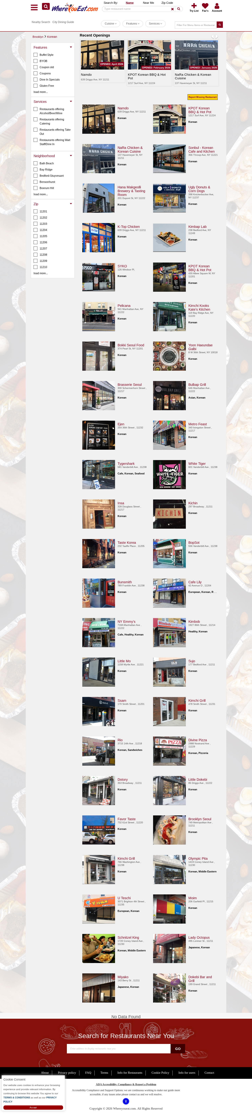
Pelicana (124, 306)
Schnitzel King (128, 937)
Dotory (123, 779)
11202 (43, 217)
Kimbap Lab (197, 227)
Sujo (191, 661)
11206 (43, 242)
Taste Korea (127, 542)
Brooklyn (38, 36)
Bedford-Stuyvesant (52, 175)
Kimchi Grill (197, 700)
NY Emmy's (126, 621)
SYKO (122, 266)
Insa (121, 503)
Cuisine (110, 23)
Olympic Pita (198, 858)
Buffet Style (46, 54)
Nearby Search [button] (41, 22)
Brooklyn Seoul (199, 819)
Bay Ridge (46, 169)
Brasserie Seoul (130, 385)
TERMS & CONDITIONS (16, 1097)
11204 (43, 230)
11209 (43, 260)
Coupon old (47, 67)
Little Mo (124, 661)
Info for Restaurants (129, 1072)
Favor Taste (127, 819)
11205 (43, 236)
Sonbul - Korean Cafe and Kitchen (201, 149)
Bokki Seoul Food (131, 345)
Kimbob (194, 621)
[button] (46, 6)
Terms (104, 1072)
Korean (52, 36)
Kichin (192, 503)
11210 (43, 267)
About (45, 1072)
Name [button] (130, 2)
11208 (43, 254)
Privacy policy (67, 1072)
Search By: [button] (111, 2)
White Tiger (197, 463)
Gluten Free (47, 85)
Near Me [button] (148, 2)
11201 (43, 211)
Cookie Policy (160, 1072)
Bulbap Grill (197, 385)
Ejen (121, 424)
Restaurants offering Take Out (55, 131)
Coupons (45, 73)
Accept (33, 1107)
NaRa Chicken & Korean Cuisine (130, 149)
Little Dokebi (197, 779)
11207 (43, 248)
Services (154, 23)
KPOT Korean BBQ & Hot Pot (199, 110)
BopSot (194, 542)
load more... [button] (41, 91)
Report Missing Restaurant (203, 97)
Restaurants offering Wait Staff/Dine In (55, 142)
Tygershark (126, 463)
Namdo (123, 108)
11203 (43, 223)
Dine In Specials (50, 79)
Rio (120, 740)
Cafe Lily (195, 582)
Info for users (186, 1072)
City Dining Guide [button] (63, 22)
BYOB (43, 61)
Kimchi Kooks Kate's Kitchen (199, 307)
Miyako (123, 977)
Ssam (122, 700)
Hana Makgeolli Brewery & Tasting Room (131, 191)
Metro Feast (197, 424)
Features (132, 23)
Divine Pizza (197, 740)
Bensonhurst (47, 181)
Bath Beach (47, 163)
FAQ (88, 1072)
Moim (192, 898)
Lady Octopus (199, 937)
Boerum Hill (47, 188)
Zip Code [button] (167, 2)
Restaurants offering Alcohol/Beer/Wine (52, 111)
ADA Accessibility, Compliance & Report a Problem (126, 1084)
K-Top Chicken (129, 227)
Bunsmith (125, 582)
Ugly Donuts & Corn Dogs (199, 189)
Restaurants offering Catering (52, 121)
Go (178, 1049)
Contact (209, 1072)
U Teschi (124, 898)
